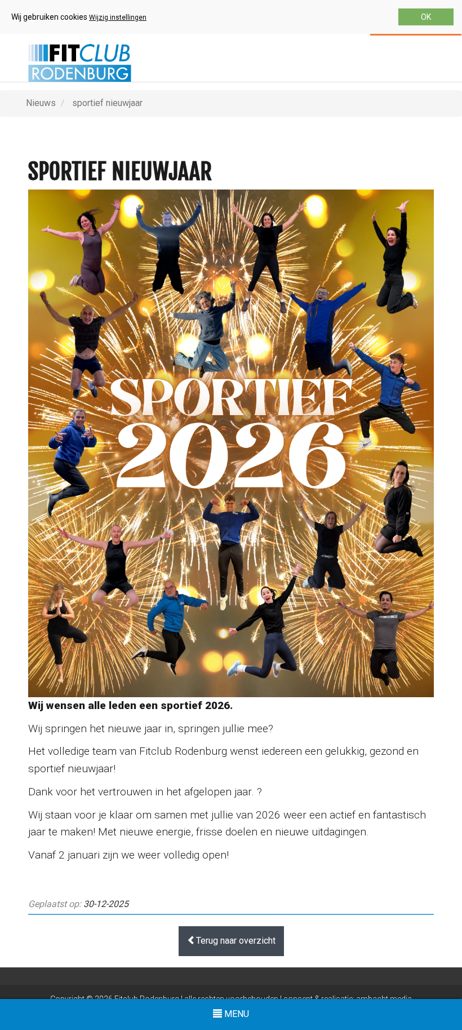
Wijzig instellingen (117, 17)
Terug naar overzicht (236, 940)
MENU (232, 1019)
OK (426, 16)
